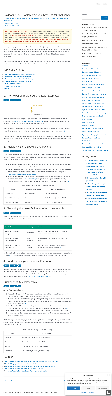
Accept (74, 388)
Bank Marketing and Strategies (91, 72)
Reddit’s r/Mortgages (31, 179)
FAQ (19, 100)
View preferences (103, 388)
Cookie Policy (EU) (51, 392)
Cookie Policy (84, 392)
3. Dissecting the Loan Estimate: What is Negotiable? (21, 79)
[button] (108, 375)
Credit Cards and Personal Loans (92, 106)
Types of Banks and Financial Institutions (95, 150)
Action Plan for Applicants (14, 86)
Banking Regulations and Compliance (94, 94)
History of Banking (88, 122)
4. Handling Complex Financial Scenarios (17, 81)
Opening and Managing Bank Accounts (94, 135)
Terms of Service (28, 392)
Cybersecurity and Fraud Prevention (93, 109)
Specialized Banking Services (91, 147)
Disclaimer (18, 392)
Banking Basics (87, 81)
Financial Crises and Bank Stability (93, 116)
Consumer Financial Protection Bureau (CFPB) (28, 121)
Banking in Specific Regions (18, 18)
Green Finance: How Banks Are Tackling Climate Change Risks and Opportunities (96, 201)
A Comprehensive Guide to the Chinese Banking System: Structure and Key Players (96, 163)
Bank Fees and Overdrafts (90, 69)
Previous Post (9, 381)
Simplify (6, 100)
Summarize (13, 100)
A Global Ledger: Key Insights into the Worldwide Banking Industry (96, 186)
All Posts (6, 18)
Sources (6, 88)
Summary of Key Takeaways (13, 84)
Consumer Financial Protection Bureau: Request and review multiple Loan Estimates (31, 361)
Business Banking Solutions (91, 100)
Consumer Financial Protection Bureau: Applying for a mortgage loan (26, 371)
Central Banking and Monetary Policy (93, 103)
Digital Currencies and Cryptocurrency (94, 113)
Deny (88, 388)
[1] (46, 123)
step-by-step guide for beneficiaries (39, 276)
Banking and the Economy (90, 78)
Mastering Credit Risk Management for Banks (22, 174)
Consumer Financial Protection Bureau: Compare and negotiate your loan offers (30, 366)
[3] (60, 247)
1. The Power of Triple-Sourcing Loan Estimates (19, 74)
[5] (25, 303)
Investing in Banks (88, 125)
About (5, 392)
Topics (105, 4)
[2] (68, 181)
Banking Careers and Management (93, 84)
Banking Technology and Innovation (93, 97)
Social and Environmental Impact (92, 144)
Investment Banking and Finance (92, 128)
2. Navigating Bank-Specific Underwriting (17, 76)
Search (84, 15)
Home (98, 4)
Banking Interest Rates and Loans (38, 18)
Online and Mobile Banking (90, 131)
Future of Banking (87, 119)
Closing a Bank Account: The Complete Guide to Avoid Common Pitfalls (96, 172)
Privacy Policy (91, 392)
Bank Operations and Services (91, 75)
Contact (11, 392)
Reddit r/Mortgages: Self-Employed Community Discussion (23, 364)
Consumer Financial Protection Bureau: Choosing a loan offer (24, 368)
